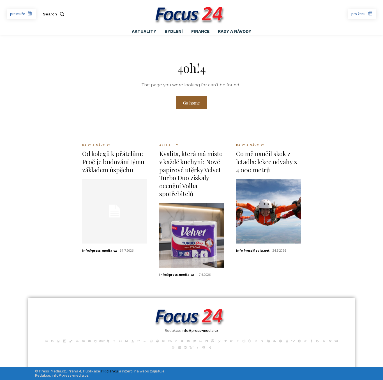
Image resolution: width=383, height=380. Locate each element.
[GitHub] (151, 340)
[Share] (262, 340)
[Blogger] (52, 340)
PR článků (109, 371)
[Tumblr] (311, 340)
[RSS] (256, 340)
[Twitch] (317, 340)
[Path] (219, 340)
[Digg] (83, 340)
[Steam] (293, 340)
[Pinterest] (237, 340)
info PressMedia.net (252, 250)
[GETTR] (145, 340)
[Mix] (194, 340)
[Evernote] (108, 340)
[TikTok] (305, 340)
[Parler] (213, 340)
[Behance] (46, 340)
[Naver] (206, 340)
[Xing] (210, 347)
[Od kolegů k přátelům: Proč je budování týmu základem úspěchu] (114, 211)
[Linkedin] (176, 340)
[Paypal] (231, 340)
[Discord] (89, 340)
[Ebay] (102, 340)
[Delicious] (71, 340)
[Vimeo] (330, 340)
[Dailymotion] (65, 340)
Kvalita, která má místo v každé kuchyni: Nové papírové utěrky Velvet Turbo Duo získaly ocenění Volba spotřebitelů (191, 173)
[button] (54, 14)
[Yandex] (197, 347)
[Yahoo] (191, 347)
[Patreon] (225, 340)
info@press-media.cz (99, 250)
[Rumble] (250, 340)
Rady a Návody (96, 145)
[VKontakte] (336, 340)
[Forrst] (132, 340)
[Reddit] (243, 340)
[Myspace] (200, 340)
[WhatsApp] (173, 347)
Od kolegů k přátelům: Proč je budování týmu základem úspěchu (113, 161)
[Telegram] (299, 340)
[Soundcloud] (274, 340)
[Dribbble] (95, 340)
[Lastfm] (169, 340)
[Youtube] (204, 347)
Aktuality (168, 145)
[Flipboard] (126, 340)
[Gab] (139, 340)
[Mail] (182, 340)
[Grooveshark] (157, 340)
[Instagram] (163, 340)
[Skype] (268, 340)
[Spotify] (280, 340)
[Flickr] (120, 340)
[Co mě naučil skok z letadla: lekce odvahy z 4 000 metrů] (268, 211)
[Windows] (179, 347)
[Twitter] (324, 340)
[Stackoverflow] (287, 340)
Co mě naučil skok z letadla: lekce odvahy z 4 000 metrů (266, 161)
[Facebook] (114, 340)
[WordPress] (185, 347)
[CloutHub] (58, 340)
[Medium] (188, 340)
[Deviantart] (77, 340)
